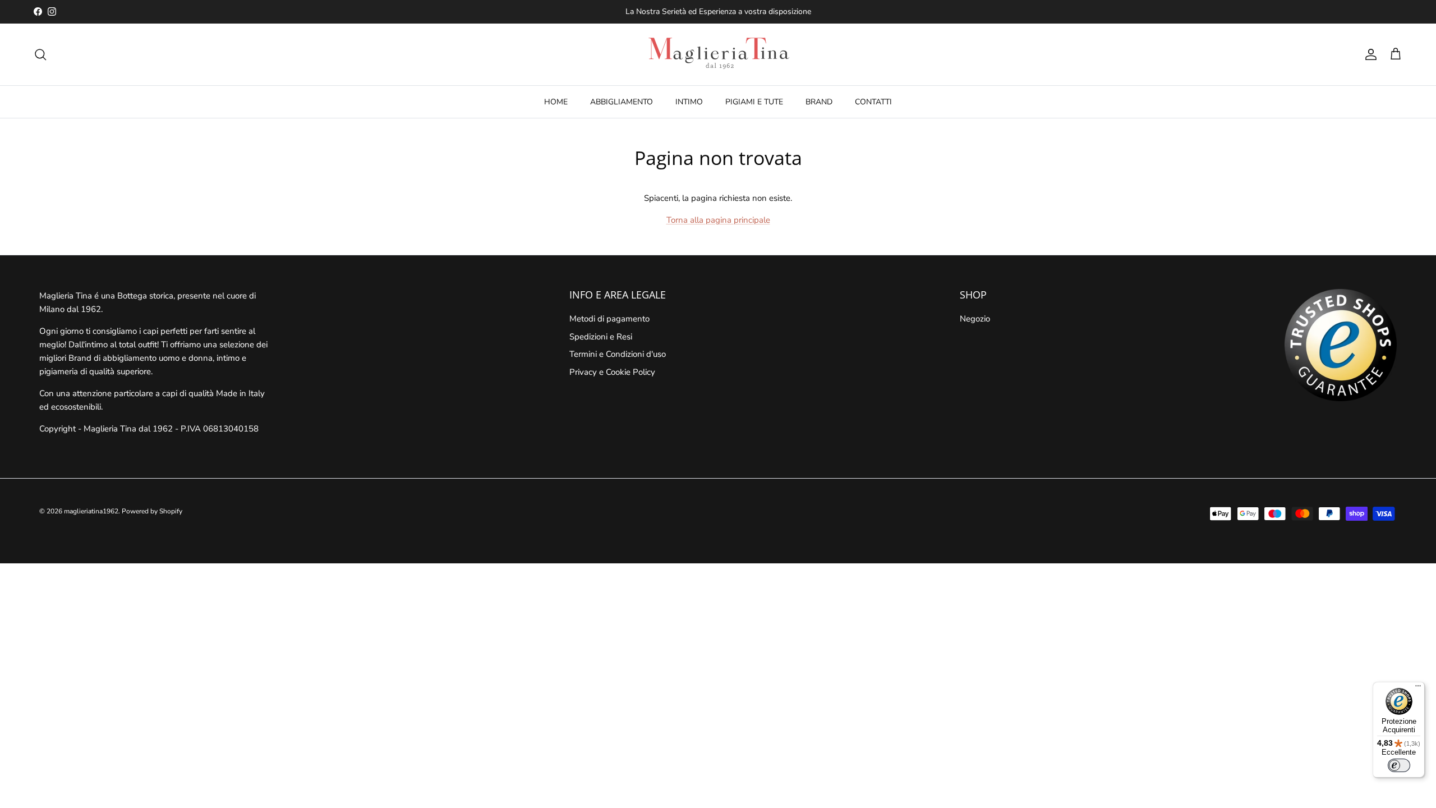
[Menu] (1418, 688)
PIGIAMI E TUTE (754, 102)
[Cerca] (40, 54)
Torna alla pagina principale (718, 220)
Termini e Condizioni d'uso (617, 354)
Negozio (975, 318)
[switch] (1399, 765)
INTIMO (689, 102)
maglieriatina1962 (91, 511)
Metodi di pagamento (609, 318)
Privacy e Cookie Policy (612, 372)
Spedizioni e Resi (600, 336)
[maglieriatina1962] (718, 54)
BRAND (819, 102)
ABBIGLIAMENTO (621, 102)
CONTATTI (873, 102)
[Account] (1369, 54)
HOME (556, 102)
